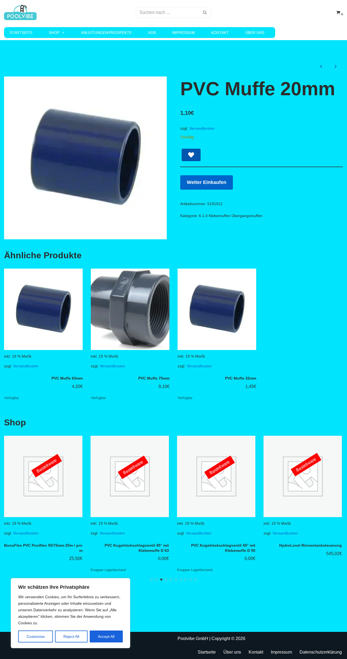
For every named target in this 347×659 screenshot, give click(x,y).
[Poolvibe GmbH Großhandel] (20, 12)
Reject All (71, 636)
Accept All (106, 636)
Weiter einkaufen (206, 182)
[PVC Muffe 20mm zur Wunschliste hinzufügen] (191, 155)
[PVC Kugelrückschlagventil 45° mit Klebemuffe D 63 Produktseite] (65, 476)
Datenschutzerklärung (321, 652)
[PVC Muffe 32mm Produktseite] (217, 309)
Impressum (183, 32)
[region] (70, 613)
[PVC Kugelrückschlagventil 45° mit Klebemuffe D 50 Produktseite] (151, 476)
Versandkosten (202, 128)
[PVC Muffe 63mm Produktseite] (43, 309)
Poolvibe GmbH (193, 638)
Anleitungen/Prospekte (106, 32)
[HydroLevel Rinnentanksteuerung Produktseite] (238, 476)
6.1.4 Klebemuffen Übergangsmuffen (230, 216)
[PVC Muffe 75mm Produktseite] (130, 309)
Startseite (21, 32)
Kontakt (220, 32)
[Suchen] (205, 12)
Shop (54, 32)
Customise (36, 636)
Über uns (254, 32)
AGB (152, 32)
